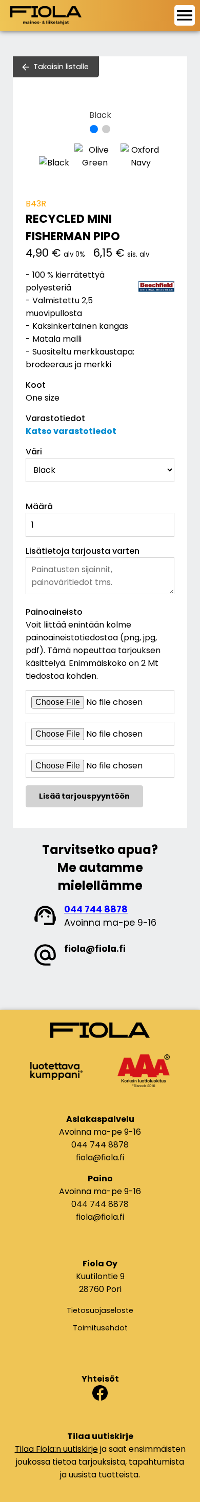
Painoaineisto (54, 612)
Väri (34, 451)
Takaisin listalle (61, 66)
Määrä (39, 506)
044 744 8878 (96, 909)
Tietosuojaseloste (100, 1310)
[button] (94, 129)
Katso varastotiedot (71, 431)
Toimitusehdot (100, 1328)
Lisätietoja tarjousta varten (82, 551)
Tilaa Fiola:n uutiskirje (56, 1449)
